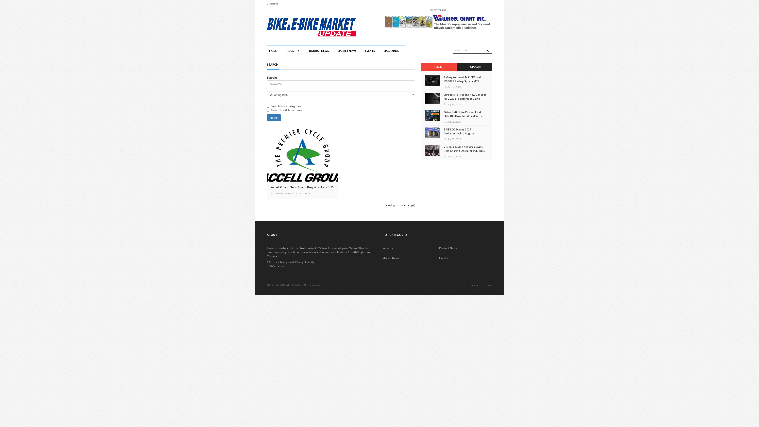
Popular (474, 66)
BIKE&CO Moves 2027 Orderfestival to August (459, 131)
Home (273, 50)
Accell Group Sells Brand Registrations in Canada (306, 187)
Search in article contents (286, 110)
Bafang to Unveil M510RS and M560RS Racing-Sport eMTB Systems (462, 81)
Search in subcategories (286, 106)
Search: (272, 77)
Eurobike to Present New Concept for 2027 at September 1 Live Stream (465, 98)
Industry (387, 248)
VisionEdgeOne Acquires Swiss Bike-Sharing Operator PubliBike (464, 148)
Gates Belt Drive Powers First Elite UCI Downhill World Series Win (463, 116)
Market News (347, 50)
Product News (318, 50)
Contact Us (272, 3)
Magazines (391, 50)
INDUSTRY (292, 50)
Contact (488, 285)
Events (370, 50)
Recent (439, 66)
